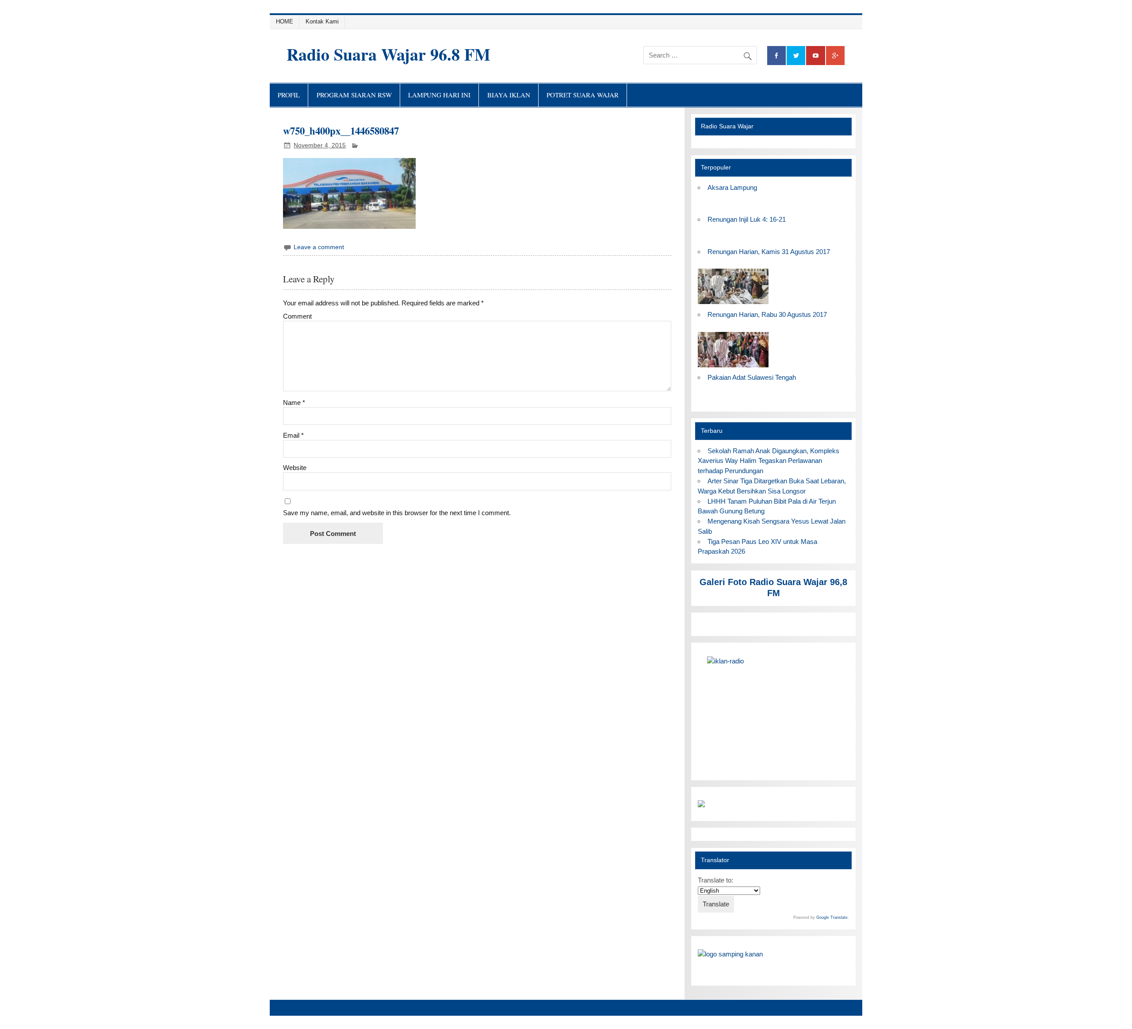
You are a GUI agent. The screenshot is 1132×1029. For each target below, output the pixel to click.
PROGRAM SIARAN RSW (354, 94)
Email (293, 435)
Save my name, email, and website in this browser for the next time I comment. (397, 512)
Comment (297, 316)
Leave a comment (319, 247)
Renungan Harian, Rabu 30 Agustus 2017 (767, 314)
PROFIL (289, 94)
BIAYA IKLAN (508, 94)
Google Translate (832, 917)
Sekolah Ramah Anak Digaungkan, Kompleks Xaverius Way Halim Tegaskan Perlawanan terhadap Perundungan (768, 461)
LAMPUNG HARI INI (439, 94)
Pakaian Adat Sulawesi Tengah (752, 377)
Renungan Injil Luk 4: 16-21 (747, 219)
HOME (284, 21)
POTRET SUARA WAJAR (583, 94)
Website (294, 467)
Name (294, 402)
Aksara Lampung (732, 187)
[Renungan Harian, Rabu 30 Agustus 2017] (733, 367)
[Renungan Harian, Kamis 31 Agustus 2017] (733, 304)
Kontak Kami (322, 21)
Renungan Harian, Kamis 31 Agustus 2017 (769, 251)
